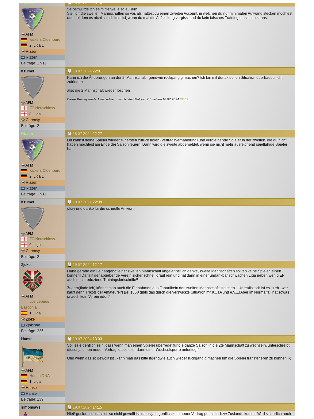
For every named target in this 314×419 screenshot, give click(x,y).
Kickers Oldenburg (44, 39)
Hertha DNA (39, 376)
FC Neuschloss (42, 108)
